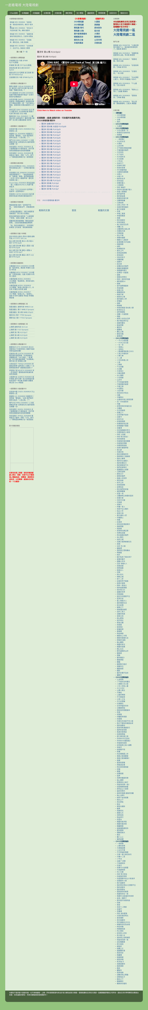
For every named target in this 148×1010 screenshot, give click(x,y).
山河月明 (98, 40)
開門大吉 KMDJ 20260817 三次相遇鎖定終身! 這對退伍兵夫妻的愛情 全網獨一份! (21, 142)
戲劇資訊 (90, 13)
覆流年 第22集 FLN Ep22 (50, 149)
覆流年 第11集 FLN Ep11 (50, 178)
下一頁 (25, 52)
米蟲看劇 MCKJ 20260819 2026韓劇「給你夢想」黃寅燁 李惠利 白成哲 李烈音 (21, 268)
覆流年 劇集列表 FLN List (51, 124)
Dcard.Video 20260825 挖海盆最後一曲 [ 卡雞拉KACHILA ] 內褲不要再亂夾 (22, 184)
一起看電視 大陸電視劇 (22, 5)
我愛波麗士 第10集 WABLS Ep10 (21, 312)
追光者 (97, 31)
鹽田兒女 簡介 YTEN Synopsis (20, 315)
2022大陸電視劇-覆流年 (51, 200)
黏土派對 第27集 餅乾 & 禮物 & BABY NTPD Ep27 (20, 251)
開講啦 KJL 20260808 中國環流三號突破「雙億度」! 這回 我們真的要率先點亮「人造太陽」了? (21, 135)
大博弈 (97, 34)
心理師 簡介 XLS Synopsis (18, 330)
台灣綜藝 (47, 13)
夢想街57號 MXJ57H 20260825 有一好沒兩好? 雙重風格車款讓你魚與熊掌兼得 (21, 372)
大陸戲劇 (36, 13)
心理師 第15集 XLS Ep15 (18, 338)
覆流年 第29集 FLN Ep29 (50, 129)
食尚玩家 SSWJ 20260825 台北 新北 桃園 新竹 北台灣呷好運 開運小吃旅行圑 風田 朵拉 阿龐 (21, 111)
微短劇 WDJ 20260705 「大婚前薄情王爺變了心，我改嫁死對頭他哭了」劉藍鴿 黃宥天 (126, 47)
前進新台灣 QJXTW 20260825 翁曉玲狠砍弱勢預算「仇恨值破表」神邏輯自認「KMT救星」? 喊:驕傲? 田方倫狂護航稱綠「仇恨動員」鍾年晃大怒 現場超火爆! (21, 357)
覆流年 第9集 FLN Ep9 (50, 183)
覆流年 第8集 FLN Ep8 (50, 186)
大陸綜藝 (58, 13)
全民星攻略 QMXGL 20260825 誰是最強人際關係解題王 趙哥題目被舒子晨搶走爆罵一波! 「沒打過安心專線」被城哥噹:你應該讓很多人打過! (21, 103)
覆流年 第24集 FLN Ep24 (50, 144)
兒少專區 (79, 13)
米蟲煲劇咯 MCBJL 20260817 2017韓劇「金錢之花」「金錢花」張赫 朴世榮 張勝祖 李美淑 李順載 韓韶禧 (21, 295)
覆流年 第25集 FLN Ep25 (50, 141)
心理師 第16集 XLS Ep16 (18, 335)
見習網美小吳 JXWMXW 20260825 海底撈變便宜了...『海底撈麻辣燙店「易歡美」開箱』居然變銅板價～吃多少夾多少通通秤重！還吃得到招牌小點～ (22, 176)
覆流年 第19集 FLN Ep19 (50, 158)
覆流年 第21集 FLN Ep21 (50, 152)
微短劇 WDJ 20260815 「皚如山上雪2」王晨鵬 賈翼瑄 (126, 90)
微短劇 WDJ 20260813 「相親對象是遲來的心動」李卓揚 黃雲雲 (126, 54)
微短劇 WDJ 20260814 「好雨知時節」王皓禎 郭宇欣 (126, 66)
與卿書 (97, 25)
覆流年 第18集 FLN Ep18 (50, 161)
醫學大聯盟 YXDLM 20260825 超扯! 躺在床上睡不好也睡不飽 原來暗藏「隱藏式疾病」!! (21, 88)
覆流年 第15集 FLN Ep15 (50, 169)
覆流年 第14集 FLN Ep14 (50, 172)
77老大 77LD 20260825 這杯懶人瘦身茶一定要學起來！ (21, 190)
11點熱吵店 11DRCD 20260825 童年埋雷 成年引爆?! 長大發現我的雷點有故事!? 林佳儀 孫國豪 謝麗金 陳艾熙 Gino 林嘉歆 (21, 379)
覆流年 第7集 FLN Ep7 (50, 189)
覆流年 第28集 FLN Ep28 (50, 132)
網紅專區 (69, 13)
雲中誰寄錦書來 (80, 34)
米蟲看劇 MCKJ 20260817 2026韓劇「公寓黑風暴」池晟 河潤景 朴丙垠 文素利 (21, 274)
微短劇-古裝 (79, 31)
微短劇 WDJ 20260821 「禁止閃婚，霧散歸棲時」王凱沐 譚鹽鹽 (125, 102)
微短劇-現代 (79, 28)
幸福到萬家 (78, 43)
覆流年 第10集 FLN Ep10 (50, 180)
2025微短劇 (79, 25)
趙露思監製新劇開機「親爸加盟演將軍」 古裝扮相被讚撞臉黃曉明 (21, 222)
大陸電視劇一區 (124, 30)
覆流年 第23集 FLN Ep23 (50, 146)
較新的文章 (44, 210)
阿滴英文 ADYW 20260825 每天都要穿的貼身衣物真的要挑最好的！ (21, 195)
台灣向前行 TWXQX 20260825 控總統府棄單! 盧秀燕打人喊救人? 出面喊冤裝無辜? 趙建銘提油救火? (21, 365)
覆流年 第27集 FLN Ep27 (50, 135)
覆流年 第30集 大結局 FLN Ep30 (53, 126)
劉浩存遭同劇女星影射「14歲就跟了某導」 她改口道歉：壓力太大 (21, 217)
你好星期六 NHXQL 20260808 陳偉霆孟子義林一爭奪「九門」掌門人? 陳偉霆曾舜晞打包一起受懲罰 (21, 155)
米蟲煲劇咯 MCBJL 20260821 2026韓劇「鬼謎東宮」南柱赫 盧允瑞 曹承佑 (21, 281)
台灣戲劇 (25, 13)
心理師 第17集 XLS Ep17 (18, 332)
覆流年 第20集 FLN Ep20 (50, 155)
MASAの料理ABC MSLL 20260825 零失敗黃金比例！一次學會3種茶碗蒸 (21, 168)
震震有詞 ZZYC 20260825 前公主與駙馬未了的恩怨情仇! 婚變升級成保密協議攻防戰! (21, 349)
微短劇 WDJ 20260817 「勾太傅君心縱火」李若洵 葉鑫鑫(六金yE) (126, 78)
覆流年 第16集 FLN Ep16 (50, 166)
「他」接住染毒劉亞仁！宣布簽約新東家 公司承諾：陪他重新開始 (21, 226)
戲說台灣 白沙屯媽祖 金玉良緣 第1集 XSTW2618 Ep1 (21, 73)
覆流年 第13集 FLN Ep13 (50, 175)
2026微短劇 (79, 22)
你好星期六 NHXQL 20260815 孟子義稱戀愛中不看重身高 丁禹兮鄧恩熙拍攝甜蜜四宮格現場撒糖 (21, 148)
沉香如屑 (98, 43)
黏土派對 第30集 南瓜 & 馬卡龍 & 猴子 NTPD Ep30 (21, 242)
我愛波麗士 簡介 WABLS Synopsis (21, 309)
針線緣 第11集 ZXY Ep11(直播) (20, 65)
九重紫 (97, 22)
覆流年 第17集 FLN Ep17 (50, 163)
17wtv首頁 (14, 13)
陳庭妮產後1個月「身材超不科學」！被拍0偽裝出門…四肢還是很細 (21, 207)
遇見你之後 (78, 40)
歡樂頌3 (97, 37)
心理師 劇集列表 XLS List (18, 327)
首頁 (74, 210)
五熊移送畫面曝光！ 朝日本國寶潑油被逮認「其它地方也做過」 (21, 212)
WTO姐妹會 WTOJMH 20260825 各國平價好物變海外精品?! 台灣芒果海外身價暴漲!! (21, 94)
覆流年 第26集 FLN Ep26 (50, 138)
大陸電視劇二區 (124, 34)
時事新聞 (101, 13)
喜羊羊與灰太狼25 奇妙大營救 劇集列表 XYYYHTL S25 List (22, 237)
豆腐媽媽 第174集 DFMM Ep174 (21, 77)
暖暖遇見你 (78, 37)
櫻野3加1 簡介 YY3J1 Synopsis (20, 318)
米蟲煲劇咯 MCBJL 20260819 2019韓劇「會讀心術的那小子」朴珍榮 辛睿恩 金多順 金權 (21, 287)
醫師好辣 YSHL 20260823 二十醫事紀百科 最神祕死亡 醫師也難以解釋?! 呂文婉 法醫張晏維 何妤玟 (21, 118)
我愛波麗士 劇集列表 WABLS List (21, 307)
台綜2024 (113, 13)
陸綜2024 (124, 13)
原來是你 (98, 28)
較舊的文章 (103, 210)
